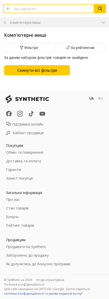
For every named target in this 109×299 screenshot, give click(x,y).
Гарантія (13, 169)
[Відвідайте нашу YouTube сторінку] (42, 113)
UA (91, 98)
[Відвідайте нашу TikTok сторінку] (31, 113)
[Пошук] (100, 8)
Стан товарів (17, 208)
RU (100, 98)
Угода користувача (50, 280)
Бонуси (12, 216)
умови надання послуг (66, 293)
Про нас (13, 199)
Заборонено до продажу (27, 255)
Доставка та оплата (23, 161)
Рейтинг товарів (20, 225)
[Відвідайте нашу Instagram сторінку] (20, 113)
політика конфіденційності (24, 293)
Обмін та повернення (24, 152)
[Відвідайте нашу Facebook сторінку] (8, 113)
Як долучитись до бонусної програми (38, 263)
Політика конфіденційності (24, 284)
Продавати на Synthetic (26, 246)
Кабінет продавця (28, 132)
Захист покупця (19, 178)
